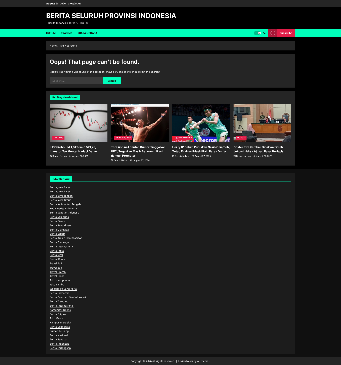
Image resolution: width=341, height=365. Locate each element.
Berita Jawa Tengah (61, 195)
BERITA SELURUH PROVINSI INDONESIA (111, 16)
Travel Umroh (58, 272)
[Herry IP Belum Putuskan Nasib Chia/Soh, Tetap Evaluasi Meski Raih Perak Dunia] (201, 123)
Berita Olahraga (59, 229)
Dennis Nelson (59, 156)
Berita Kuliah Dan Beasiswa (66, 238)
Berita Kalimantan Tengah (65, 204)
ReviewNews (185, 361)
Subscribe (286, 32)
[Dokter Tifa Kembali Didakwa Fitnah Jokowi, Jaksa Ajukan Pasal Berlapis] (262, 123)
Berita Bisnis (57, 221)
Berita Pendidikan (60, 225)
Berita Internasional (62, 246)
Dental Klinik (57, 259)
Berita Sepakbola (60, 326)
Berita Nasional (59, 335)
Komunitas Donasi (60, 310)
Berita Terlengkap (60, 348)
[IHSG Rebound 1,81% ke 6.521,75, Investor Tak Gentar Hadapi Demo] (78, 123)
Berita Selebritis (59, 216)
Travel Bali (56, 263)
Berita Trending (59, 301)
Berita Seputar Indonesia (65, 212)
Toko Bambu (57, 284)
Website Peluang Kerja (63, 288)
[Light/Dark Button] (257, 33)
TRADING (66, 32)
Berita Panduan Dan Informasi (68, 297)
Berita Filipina (58, 314)
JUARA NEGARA (87, 32)
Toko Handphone (60, 280)
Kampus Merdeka (60, 322)
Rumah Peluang (59, 331)
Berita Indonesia (59, 293)
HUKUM (51, 32)
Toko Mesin (56, 318)
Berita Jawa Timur (60, 200)
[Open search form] (264, 32)
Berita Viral (56, 254)
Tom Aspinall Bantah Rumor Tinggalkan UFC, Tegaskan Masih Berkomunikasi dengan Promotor (138, 151)
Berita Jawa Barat (60, 187)
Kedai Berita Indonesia (63, 208)
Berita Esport (57, 233)
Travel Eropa (57, 276)
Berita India (57, 250)
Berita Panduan (59, 339)
